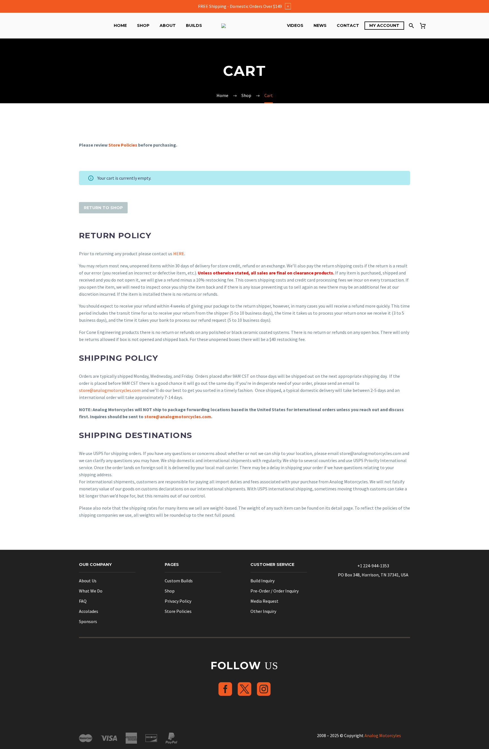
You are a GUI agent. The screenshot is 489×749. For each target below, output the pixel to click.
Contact (348, 25)
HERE (178, 253)
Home (120, 25)
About (168, 25)
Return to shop (103, 207)
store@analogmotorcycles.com (110, 390)
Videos (295, 25)
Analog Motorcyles (382, 735)
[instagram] (264, 689)
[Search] (410, 25)
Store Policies (122, 145)
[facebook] (225, 689)
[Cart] (425, 25)
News (320, 25)
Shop (143, 25)
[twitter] (244, 689)
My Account (384, 25)
